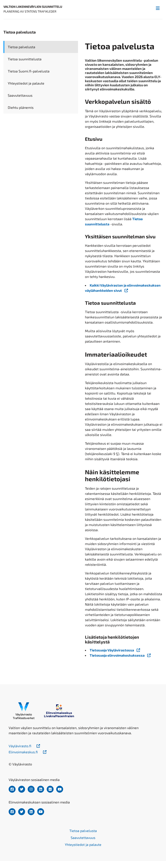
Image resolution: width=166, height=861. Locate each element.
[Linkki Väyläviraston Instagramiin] (31, 789)
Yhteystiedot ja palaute (26, 83)
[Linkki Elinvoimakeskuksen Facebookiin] (12, 811)
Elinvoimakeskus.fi (23, 752)
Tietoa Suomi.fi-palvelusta (28, 71)
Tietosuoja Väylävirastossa (112, 650)
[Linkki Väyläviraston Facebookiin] (12, 789)
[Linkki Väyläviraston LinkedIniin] (40, 789)
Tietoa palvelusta (21, 47)
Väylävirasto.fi (20, 746)
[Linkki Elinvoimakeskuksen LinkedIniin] (31, 811)
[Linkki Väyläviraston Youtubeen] (59, 789)
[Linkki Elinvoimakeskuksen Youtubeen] (40, 811)
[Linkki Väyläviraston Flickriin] (50, 789)
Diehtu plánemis (21, 107)
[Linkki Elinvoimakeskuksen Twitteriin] (21, 811)
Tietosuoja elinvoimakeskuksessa (117, 655)
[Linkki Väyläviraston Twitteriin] (21, 789)
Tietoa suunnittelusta (25, 59)
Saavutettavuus (20, 95)
